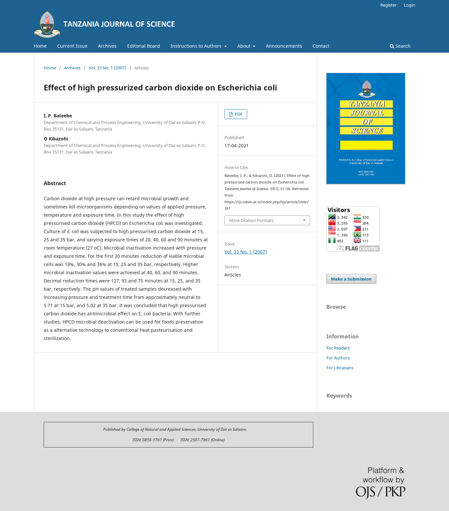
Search (402, 46)
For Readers (338, 348)
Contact (321, 46)
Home (40, 46)
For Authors (338, 358)
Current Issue (72, 46)
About (244, 46)
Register (388, 5)
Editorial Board (143, 46)
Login (409, 5)
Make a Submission (351, 279)
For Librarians (339, 368)
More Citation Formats (251, 220)
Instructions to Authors (197, 46)
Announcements (284, 46)
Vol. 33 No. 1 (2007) (107, 68)
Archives (107, 46)
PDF (238, 114)
